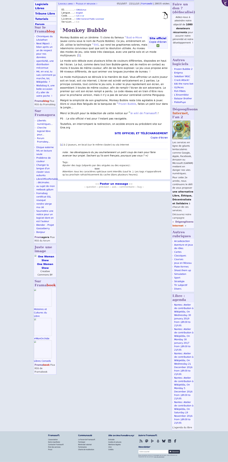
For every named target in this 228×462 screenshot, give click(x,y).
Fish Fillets (180, 91)
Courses (178, 259)
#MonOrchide (41, 339)
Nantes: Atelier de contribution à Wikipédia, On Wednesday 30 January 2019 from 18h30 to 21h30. (183, 315)
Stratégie (179, 281)
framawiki (146, 4)
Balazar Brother (183, 98)
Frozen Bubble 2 (183, 69)
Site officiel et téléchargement (141, 133)
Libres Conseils (42, 361)
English (79, 13)
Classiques (180, 256)
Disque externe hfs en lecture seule (45, 151)
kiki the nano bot (183, 84)
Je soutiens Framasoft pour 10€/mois (183, 50)
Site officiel (158, 38)
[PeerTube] (152, 443)
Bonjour (40, 232)
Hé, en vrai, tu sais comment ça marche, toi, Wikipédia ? (46, 77)
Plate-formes (181, 267)
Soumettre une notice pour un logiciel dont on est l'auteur (45, 216)
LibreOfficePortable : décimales (47, 181)
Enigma (178, 73)
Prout (50, 449)
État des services (54, 447)
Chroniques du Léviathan (44, 38)
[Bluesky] (163, 443)
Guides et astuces (114, 442)
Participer (81, 442)
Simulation (180, 274)
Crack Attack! (181, 80)
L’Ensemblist (181, 95)
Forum (40, 24)
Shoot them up (182, 270)
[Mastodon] (146, 443)
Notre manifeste (54, 442)
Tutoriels (41, 19)
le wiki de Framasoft (143, 113)
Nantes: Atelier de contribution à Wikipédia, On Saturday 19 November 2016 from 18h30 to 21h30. (183, 413)
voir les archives (159, 457)
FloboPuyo (180, 102)
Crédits (111, 449)
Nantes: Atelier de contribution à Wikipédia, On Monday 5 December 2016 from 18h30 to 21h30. (183, 388)
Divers (177, 289)
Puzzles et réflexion (85, 4)
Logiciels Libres (41, 6)
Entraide (111, 440)
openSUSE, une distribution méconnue (45, 65)
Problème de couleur (43, 159)
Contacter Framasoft (56, 444)
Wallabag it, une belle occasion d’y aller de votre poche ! (45, 91)
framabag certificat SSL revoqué (43, 197)
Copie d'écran (157, 42)
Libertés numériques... (45, 122)
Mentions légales (114, 444)
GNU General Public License (89, 19)
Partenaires (82, 447)
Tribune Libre (45, 14)
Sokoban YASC (182, 76)
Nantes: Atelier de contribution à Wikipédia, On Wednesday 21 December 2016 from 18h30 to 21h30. (183, 364)
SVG (96, 45)
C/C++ (79, 16)
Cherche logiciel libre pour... (44, 131)
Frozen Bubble (127, 104)
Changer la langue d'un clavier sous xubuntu (43, 170)
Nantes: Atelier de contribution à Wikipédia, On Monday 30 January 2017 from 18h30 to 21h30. (183, 340)
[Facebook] (175, 443)
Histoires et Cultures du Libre (40, 313)
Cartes (178, 252)
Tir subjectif (180, 285)
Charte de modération (86, 449)
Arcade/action (182, 241)
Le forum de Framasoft (86, 440)
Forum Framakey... (43, 140)
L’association (53, 440)
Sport (177, 278)
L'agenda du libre (182, 427)
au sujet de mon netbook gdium (45, 188)
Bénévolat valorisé (85, 444)
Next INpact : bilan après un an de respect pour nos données (44, 50)
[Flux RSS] (141, 443)
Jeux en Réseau (183, 263)
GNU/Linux (81, 10)
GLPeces (179, 87)
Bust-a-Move (134, 38)
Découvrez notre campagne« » (182, 220)
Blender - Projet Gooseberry (45, 227)
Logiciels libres (65, 4)
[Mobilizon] (158, 443)
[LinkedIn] (169, 443)
